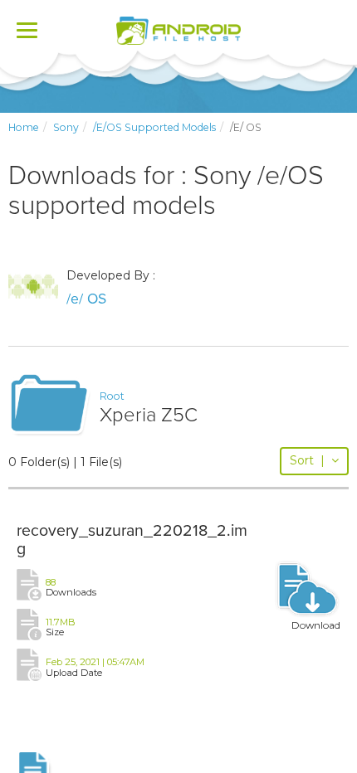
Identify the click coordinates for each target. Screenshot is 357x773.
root (112, 396)
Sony (66, 127)
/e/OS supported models (154, 127)
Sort (307, 460)
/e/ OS (86, 299)
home (23, 127)
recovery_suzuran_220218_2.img (132, 540)
